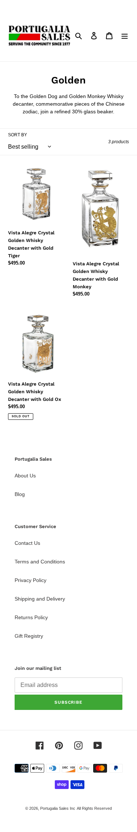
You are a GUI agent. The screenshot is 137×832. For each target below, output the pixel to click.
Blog (20, 494)
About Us (25, 476)
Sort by (17, 134)
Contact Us (27, 543)
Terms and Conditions (40, 562)
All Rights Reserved (94, 808)
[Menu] (124, 35)
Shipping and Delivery (40, 599)
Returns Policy (31, 617)
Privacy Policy (30, 580)
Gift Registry (29, 636)
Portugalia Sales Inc (57, 808)
